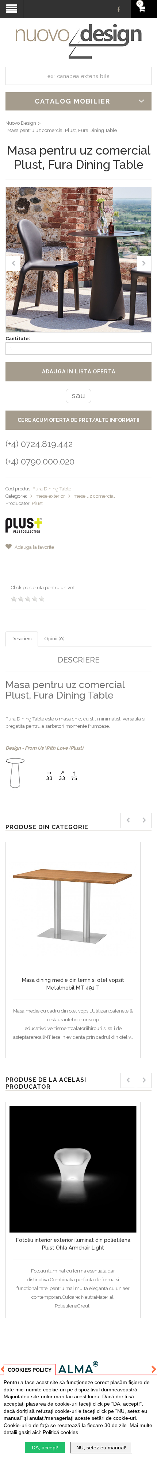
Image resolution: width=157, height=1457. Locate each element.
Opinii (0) (55, 638)
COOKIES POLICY (29, 1370)
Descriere (21, 638)
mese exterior (50, 496)
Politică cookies (60, 1432)
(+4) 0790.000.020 (39, 461)
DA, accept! (45, 1447)
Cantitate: (17, 338)
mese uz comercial (94, 496)
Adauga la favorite (34, 547)
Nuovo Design (20, 123)
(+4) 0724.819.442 (39, 444)
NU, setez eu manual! (101, 1447)
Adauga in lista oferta (78, 371)
